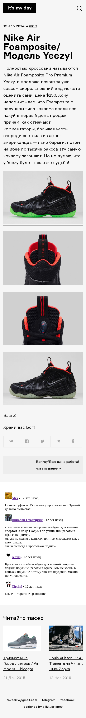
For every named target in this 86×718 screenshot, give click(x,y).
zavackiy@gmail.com (21, 700)
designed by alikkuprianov (43, 706)
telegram (48, 700)
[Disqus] (43, 543)
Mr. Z (33, 26)
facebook (67, 700)
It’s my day (20, 8)
